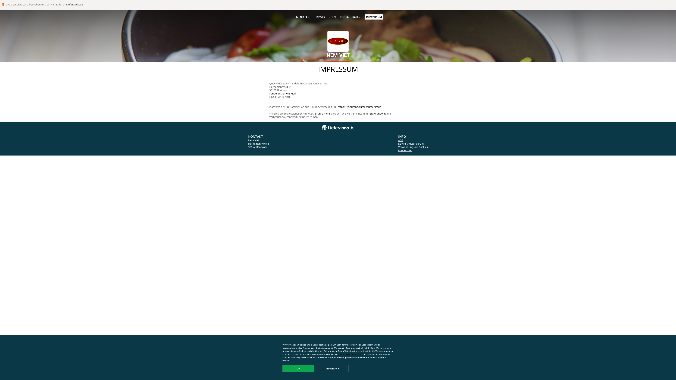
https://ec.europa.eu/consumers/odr (359, 107)
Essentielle (333, 368)
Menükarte (304, 17)
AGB (400, 140)
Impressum (374, 17)
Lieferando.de (378, 113)
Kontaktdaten (350, 17)
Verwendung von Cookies (413, 147)
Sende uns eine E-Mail (282, 93)
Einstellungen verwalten (350, 354)
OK (298, 368)
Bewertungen (326, 17)
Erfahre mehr (322, 113)
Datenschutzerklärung (411, 143)
